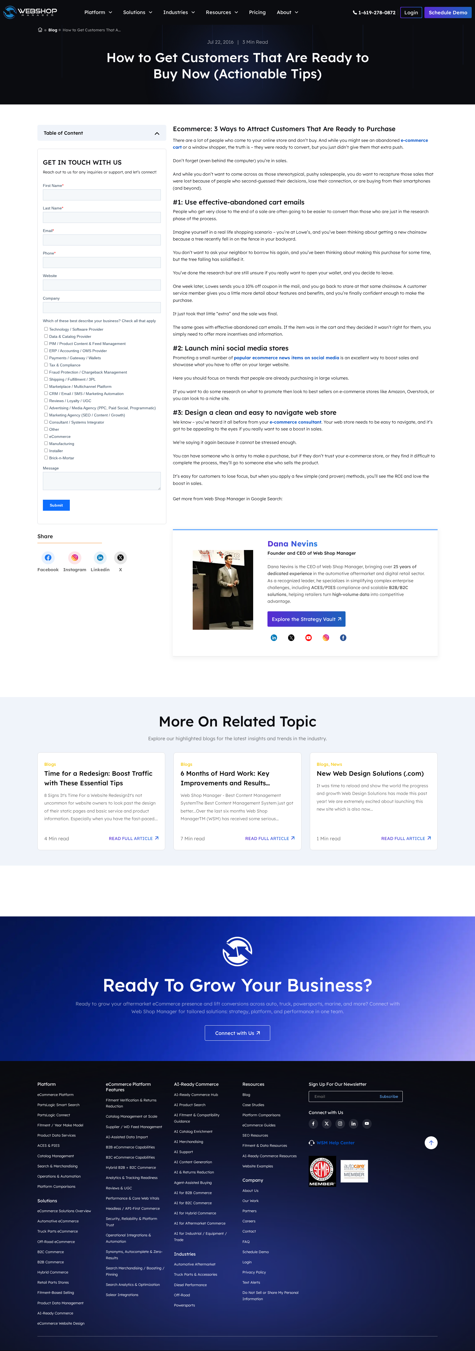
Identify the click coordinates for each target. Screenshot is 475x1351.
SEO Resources (255, 1135)
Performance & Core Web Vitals (132, 1198)
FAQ (246, 1241)
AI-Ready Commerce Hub (196, 1094)
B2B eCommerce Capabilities (130, 1147)
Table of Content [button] (63, 132)
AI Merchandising (188, 1141)
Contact (249, 1231)
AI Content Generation (193, 1162)
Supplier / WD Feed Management (134, 1127)
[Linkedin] (353, 1123)
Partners (249, 1211)
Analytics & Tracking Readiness (132, 1177)
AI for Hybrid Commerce (195, 1213)
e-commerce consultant (295, 422)
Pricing (257, 12)
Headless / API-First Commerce (133, 1208)
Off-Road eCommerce (56, 1241)
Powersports (184, 1305)
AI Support (183, 1152)
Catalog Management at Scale (131, 1116)
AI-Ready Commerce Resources (269, 1156)
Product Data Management (60, 1303)
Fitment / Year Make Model (60, 1125)
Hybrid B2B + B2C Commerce (131, 1167)
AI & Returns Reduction (194, 1172)
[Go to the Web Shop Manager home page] (30, 12)
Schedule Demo (448, 12)
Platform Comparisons (56, 1186)
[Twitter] (326, 1123)
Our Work (250, 1200)
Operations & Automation (59, 1176)
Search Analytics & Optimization (133, 1284)
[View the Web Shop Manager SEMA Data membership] (322, 1171)
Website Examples (257, 1166)
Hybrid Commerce (52, 1272)
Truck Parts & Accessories (195, 1274)
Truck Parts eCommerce (57, 1231)
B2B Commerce (50, 1262)
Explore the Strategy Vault (304, 619)
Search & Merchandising (57, 1166)
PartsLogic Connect (53, 1115)
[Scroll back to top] (431, 1142)
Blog (52, 29)
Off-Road (182, 1295)
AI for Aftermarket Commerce (199, 1223)
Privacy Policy (254, 1272)
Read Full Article (131, 838)
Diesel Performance (190, 1285)
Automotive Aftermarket (195, 1264)
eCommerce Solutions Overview (64, 1211)
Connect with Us (234, 1033)
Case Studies (253, 1105)
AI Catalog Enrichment (193, 1131)
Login (247, 1262)
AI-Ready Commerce (55, 1313)
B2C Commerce (50, 1252)
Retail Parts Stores (53, 1282)
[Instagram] (340, 1123)
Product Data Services (56, 1135)
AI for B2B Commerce (193, 1192)
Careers (248, 1221)
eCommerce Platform (55, 1094)
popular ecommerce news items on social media (286, 357)
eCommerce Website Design (60, 1323)
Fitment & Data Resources (264, 1145)
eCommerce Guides (258, 1125)
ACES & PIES (48, 1145)
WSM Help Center (336, 1142)
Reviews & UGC (119, 1188)
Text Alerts (251, 1282)
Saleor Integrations (122, 1294)
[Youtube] (367, 1123)
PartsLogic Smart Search (58, 1105)
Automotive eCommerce (58, 1221)
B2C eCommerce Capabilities (130, 1157)
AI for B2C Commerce (193, 1203)
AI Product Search (189, 1105)
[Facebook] (313, 1123)
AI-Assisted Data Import (127, 1137)
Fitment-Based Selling (55, 1292)
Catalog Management (55, 1156)
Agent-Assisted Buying (193, 1182)
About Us (250, 1190)
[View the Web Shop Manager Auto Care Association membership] (354, 1171)
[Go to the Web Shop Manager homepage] (40, 30)
